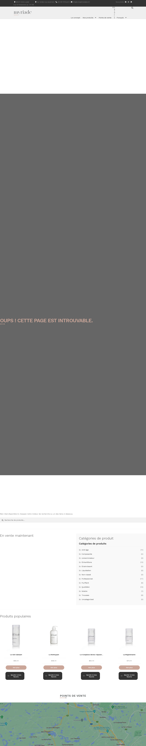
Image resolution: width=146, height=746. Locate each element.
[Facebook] (125, 2)
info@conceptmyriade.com (81, 2)
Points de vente (105, 18)
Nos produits (88, 18)
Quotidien (86, 587)
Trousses (85, 595)
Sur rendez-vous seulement (45, 2)
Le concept (75, 18)
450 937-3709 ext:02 (63, 2)
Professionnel (87, 579)
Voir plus (16, 667)
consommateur (88, 558)
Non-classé (86, 575)
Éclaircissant (87, 566)
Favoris (114, 13)
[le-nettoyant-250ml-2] (54, 643)
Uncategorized (88, 599)
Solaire (84, 591)
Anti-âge (85, 550)
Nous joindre (120, 2)
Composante (87, 554)
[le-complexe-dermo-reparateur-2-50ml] (91, 643)
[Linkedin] (131, 2)
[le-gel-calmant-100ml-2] (16, 643)
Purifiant (85, 583)
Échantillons (87, 562)
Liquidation (86, 570)
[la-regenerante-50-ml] (129, 643)
